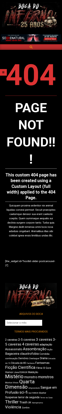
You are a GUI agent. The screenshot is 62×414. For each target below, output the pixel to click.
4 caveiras (30, 344)
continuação (11, 358)
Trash (23, 402)
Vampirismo (37, 402)
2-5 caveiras (26, 339)
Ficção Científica (20, 367)
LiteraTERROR (20, 372)
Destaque (34, 358)
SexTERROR (33, 393)
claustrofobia (29, 354)
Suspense (11, 397)
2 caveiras (11, 339)
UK (29, 402)
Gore (48, 367)
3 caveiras (44, 339)
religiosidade (34, 388)
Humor (9, 372)
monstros (46, 377)
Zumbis (25, 407)
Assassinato (13, 349)
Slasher (42, 393)
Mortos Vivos (11, 382)
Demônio (23, 358)
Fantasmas (42, 362)
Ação (50, 349)
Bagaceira (12, 354)
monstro (30, 377)
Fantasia (31, 363)
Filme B (40, 367)
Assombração (34, 349)
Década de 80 (18, 363)
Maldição (33, 372)
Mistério (14, 376)
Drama (44, 358)
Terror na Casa (46, 398)
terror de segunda (28, 397)
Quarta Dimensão (20, 384)
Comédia (44, 354)
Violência (13, 407)
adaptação (46, 344)
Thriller (12, 401)
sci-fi (23, 392)
